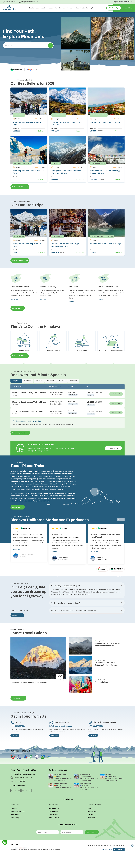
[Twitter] (15, 790)
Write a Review (54, 817)
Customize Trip (54, 808)
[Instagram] (19, 790)
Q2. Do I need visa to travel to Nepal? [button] (65, 603)
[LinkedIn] (22, 790)
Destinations (14, 805)
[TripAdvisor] (17, 69)
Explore (40, 131)
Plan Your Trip (113, 8)
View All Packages (18, 186)
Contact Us (84, 8)
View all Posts (16, 698)
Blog (77, 8)
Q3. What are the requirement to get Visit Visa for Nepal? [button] (73, 610)
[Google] (102, 569)
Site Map (90, 814)
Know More (16, 308)
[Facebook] (11, 790)
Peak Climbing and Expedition (111, 350)
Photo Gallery (14, 817)
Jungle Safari (24, 350)
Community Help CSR (17, 811)
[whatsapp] (4, 842)
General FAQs (92, 811)
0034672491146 (60, 780)
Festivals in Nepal (102, 682)
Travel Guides (14, 814)
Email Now (54, 735)
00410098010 (85, 789)
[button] (50, 45)
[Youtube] (26, 790)
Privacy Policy (107, 849)
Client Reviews (54, 814)
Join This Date (116, 394)
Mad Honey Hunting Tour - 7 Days (105, 122)
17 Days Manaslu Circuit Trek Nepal (28, 411)
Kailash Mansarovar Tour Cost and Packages (28, 682)
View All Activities (18, 356)
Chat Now (93, 735)
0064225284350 (112, 780)
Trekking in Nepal (53, 350)
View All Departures (18, 433)
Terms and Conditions (94, 805)
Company (13, 808)
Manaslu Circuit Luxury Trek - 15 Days (29, 393)
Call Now (15, 735)
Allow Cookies (118, 849)
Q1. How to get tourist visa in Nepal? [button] (65, 586)
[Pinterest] (30, 790)
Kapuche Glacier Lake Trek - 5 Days (106, 244)
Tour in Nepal (82, 350)
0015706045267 (86, 780)
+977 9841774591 (11, 1)
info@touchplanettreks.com (29, 1)
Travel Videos (53, 805)
